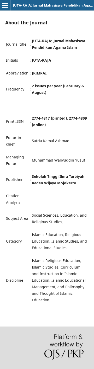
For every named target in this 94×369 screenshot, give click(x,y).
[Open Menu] (5, 5)
